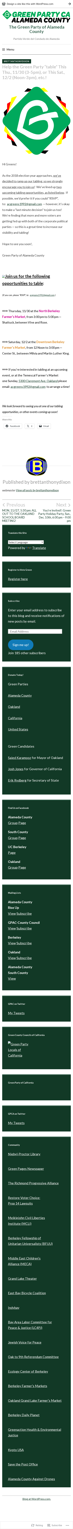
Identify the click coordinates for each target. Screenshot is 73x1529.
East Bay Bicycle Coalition (27, 1293)
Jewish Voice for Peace (24, 1342)
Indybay (13, 1308)
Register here (18, 579)
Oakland (14, 707)
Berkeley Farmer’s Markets (27, 1386)
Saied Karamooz (19, 758)
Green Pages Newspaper (26, 1169)
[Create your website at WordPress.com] (36, 4)
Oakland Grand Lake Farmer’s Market (35, 1400)
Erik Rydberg (17, 780)
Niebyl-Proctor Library (24, 1154)
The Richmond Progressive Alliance (33, 1183)
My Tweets (16, 1013)
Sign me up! (21, 645)
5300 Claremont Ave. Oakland (38, 381)
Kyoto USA (16, 1450)
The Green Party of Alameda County (36, 29)
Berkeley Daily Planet (24, 1415)
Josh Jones (15, 769)
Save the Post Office (23, 1464)
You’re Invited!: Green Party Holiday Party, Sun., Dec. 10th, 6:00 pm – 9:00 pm (54, 512)
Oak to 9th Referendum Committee (33, 1357)
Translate (39, 548)
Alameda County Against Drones (31, 1479)
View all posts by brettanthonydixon (37, 490)
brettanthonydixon (16, 61)
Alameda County (20, 695)
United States (18, 729)
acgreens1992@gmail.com (24, 204)
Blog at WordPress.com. (36, 1498)
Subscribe (14, 601)
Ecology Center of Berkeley (28, 1371)
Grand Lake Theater (22, 1278)
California (15, 718)
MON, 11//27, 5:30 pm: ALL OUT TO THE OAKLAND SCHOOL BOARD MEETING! (19, 512)
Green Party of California (20, 1082)
